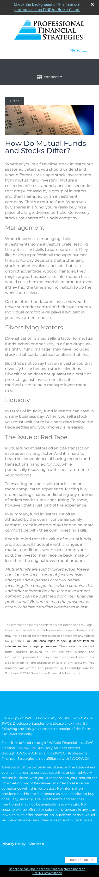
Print (14, 101)
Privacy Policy (13, 844)
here (77, 723)
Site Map (36, 844)
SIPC (32, 748)
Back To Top (79, 860)
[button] (78, 50)
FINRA (21, 748)
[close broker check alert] (92, 4)
